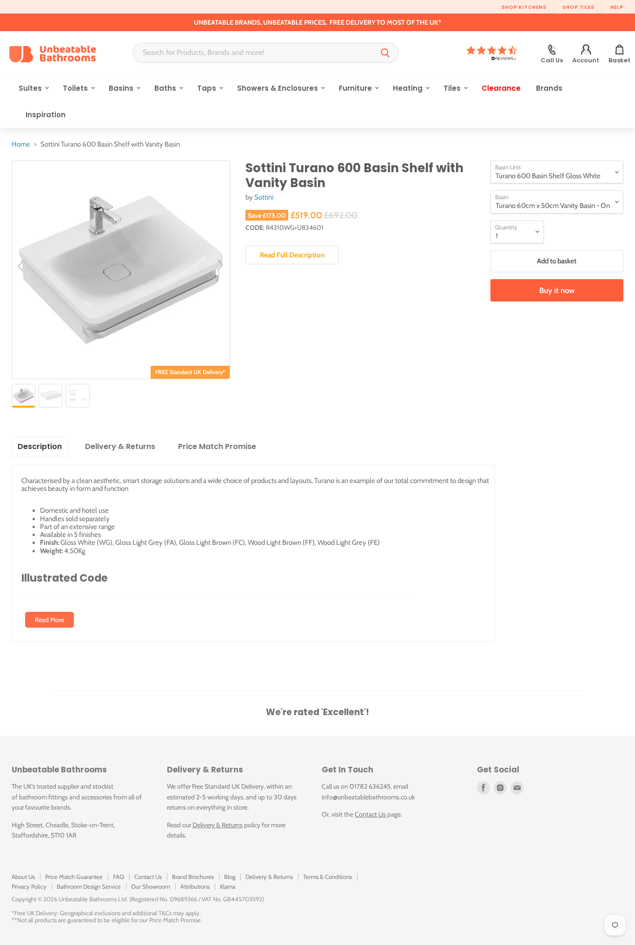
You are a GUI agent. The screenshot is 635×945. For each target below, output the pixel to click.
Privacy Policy (29, 886)
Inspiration (46, 115)
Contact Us (370, 814)
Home (21, 144)
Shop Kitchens (524, 7)
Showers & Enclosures (278, 88)
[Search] (385, 52)
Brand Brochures (193, 876)
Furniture (356, 88)
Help (616, 7)
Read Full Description (292, 255)
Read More (49, 620)
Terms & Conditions (327, 876)
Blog (229, 876)
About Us (23, 876)
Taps (207, 88)
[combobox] (253, 52)
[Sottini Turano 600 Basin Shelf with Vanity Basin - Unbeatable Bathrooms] (23, 396)
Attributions (195, 886)
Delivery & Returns (217, 825)
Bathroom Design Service (89, 886)
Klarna (227, 886)
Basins (122, 88)
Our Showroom (150, 886)
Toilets (76, 88)
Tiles (453, 88)
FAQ (118, 876)
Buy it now (557, 290)
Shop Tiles (578, 7)
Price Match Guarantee (74, 876)
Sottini (263, 197)
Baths (166, 88)
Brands (549, 88)
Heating (408, 88)
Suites (31, 88)
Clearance (501, 88)
